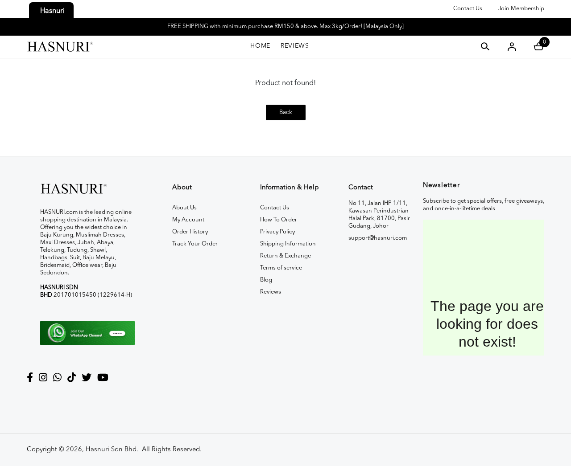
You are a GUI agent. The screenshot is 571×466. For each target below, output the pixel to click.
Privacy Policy (277, 232)
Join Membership (521, 9)
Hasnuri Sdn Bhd (111, 449)
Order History (190, 232)
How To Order (278, 220)
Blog (266, 280)
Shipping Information (288, 244)
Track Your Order (195, 244)
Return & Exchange (285, 256)
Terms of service (281, 268)
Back (285, 112)
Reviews (270, 292)
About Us (184, 208)
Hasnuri (52, 11)
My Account (188, 220)
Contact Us (467, 9)
